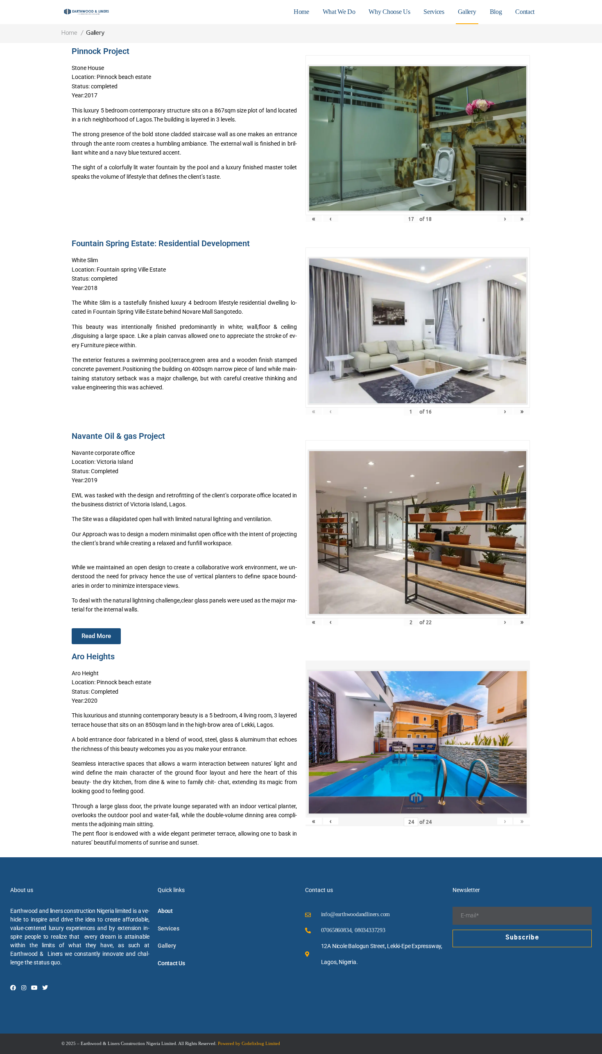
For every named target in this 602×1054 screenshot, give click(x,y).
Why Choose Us (389, 11)
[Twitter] (45, 988)
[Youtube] (34, 988)
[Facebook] (13, 988)
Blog (496, 11)
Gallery (467, 11)
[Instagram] (24, 988)
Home (301, 11)
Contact (524, 11)
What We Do (339, 11)
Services (433, 11)
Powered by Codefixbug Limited (249, 1043)
